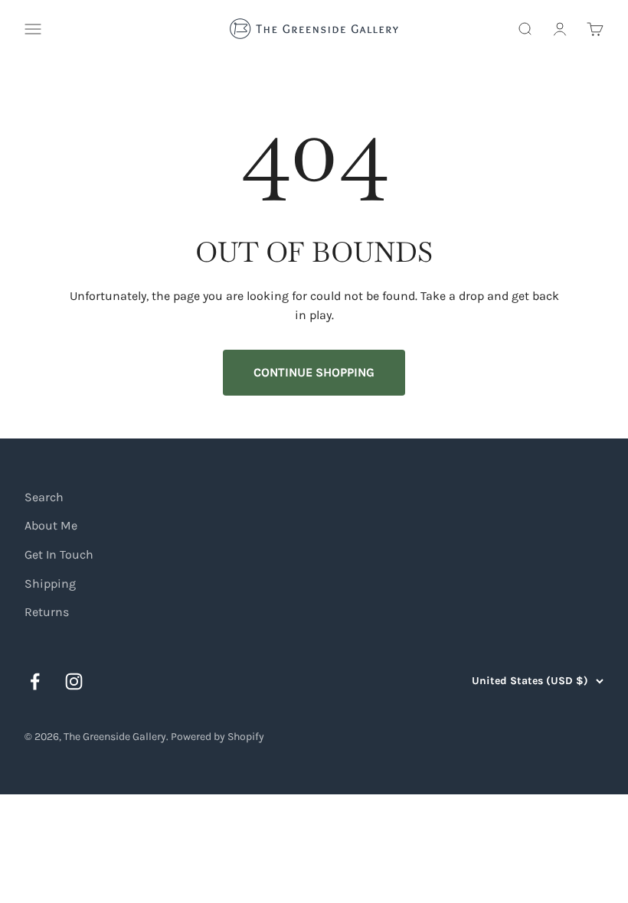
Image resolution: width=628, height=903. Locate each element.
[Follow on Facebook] (35, 681)
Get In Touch (59, 554)
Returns (47, 612)
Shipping (50, 583)
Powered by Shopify (217, 736)
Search (44, 497)
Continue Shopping (314, 372)
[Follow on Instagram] (74, 681)
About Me (51, 525)
